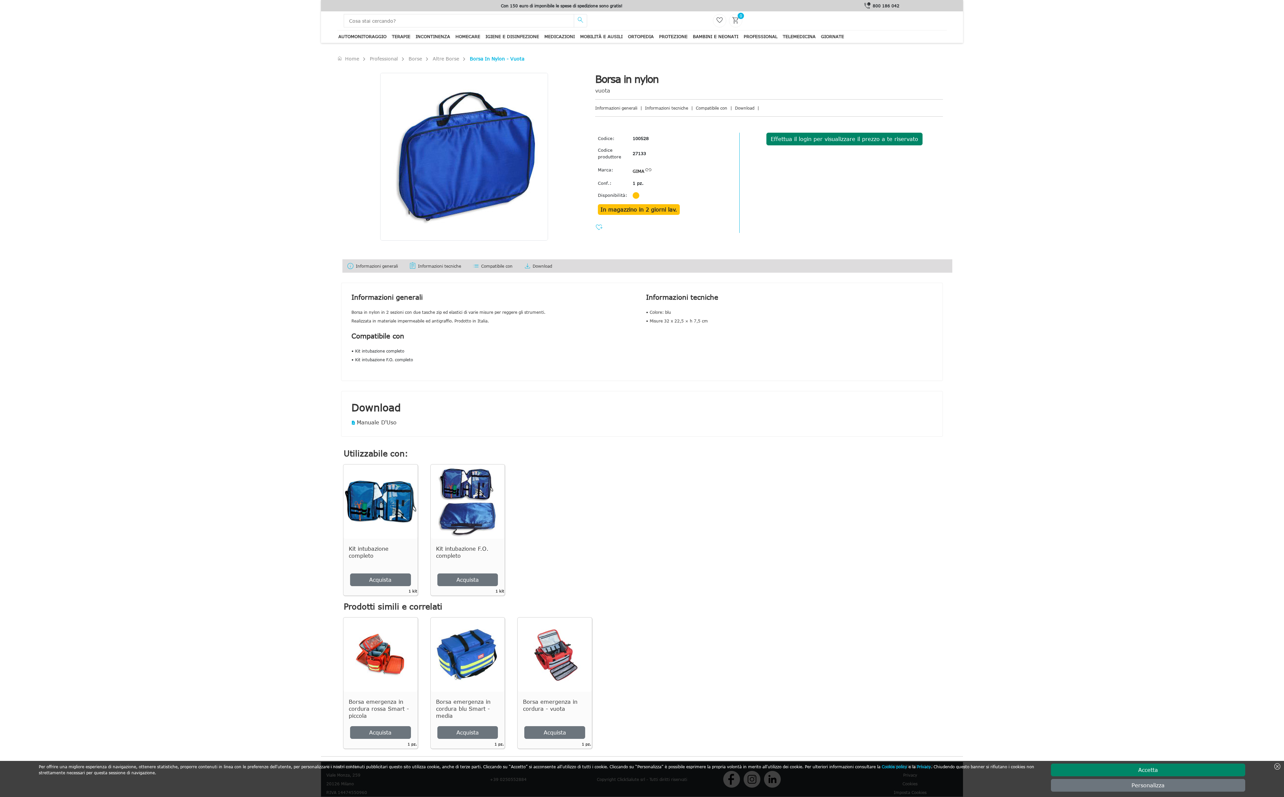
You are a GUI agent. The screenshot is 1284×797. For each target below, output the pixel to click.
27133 (639, 153)
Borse (415, 58)
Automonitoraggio (362, 36)
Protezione (673, 36)
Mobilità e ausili (601, 36)
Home (348, 58)
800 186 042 (886, 5)
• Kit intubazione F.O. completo (382, 359)
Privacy (924, 766)
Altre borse (446, 58)
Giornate (832, 36)
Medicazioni (559, 36)
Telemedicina (799, 36)
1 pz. (638, 183)
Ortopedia (641, 36)
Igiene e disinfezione (512, 36)
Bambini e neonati (715, 36)
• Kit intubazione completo (377, 351)
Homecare (467, 36)
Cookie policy (894, 766)
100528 (641, 138)
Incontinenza (433, 36)
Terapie (401, 36)
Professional (760, 36)
